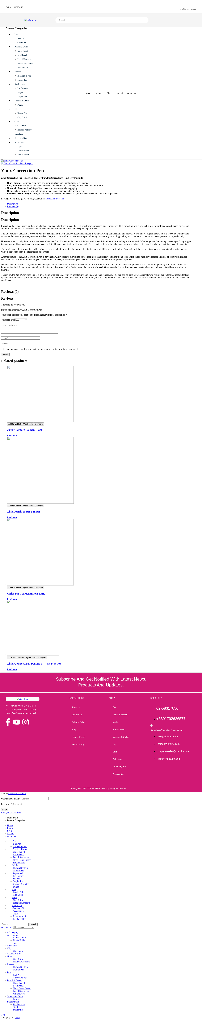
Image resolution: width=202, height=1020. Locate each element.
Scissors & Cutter (15, 996)
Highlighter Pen (20, 868)
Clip (9, 948)
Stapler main (13, 1001)
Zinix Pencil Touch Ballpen (23, 511)
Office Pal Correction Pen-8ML (26, 593)
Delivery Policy (78, 722)
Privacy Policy (78, 737)
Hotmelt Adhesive (21, 903)
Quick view (28, 424)
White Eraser (19, 862)
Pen (62, 198)
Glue (9, 956)
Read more (12, 435)
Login (4, 810)
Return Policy (78, 744)
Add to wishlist (14, 424)
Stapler (16, 878)
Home (10, 825)
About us (76, 707)
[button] (127, 707)
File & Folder (19, 919)
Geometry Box (14, 953)
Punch (16, 886)
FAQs (74, 729)
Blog (9, 830)
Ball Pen (17, 843)
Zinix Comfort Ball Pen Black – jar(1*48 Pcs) (34, 663)
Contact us (77, 714)
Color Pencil (19, 852)
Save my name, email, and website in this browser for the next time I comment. (41, 349)
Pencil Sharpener (21, 857)
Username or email (11, 798)
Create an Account (17, 793)
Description (12, 203)
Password (6, 804)
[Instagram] (25, 722)
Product (10, 828)
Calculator (12, 945)
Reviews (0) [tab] (10, 291)
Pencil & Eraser (14, 980)
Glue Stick (18, 900)
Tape (15, 913)
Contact (10, 833)
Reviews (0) (12, 206)
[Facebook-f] (8, 722)
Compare (39, 424)
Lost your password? (11, 812)
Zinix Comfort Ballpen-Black (25, 429)
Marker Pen (18, 870)
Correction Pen (53, 198)
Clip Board (18, 895)
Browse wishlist (17, 658)
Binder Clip (18, 892)
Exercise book (19, 916)
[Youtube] (16, 722)
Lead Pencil (18, 854)
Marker (10, 964)
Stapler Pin (18, 881)
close (17, 1017)
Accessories (12, 935)
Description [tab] (10, 213)
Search (90, 20)
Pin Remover (19, 876)
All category (13, 932)
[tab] (99, 203)
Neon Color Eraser (22, 860)
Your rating (7, 320)
